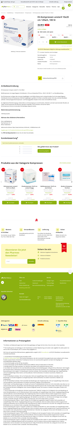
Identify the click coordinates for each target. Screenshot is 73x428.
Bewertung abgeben (44, 151)
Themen (54, 7)
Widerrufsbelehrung (24, 285)
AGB (20, 280)
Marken (48, 7)
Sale (58, 7)
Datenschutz (22, 283)
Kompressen (28, 12)
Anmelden (31, 261)
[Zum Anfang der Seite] (70, 272)
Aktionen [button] (28, 7)
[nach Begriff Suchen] (14, 6)
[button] (72, 182)
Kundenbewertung (9, 138)
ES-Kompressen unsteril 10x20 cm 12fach (43, 12)
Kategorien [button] (35, 7)
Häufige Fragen (50, 280)
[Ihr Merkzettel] (63, 5)
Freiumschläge (50, 283)
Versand (70, 46)
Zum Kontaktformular (25, 299)
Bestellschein (63, 283)
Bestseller (42, 7)
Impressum (35, 283)
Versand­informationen (65, 280)
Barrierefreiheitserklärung (39, 285)
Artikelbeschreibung (9, 86)
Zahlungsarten (50, 285)
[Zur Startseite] (6, 6)
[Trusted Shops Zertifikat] (4, 297)
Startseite (3, 12)
